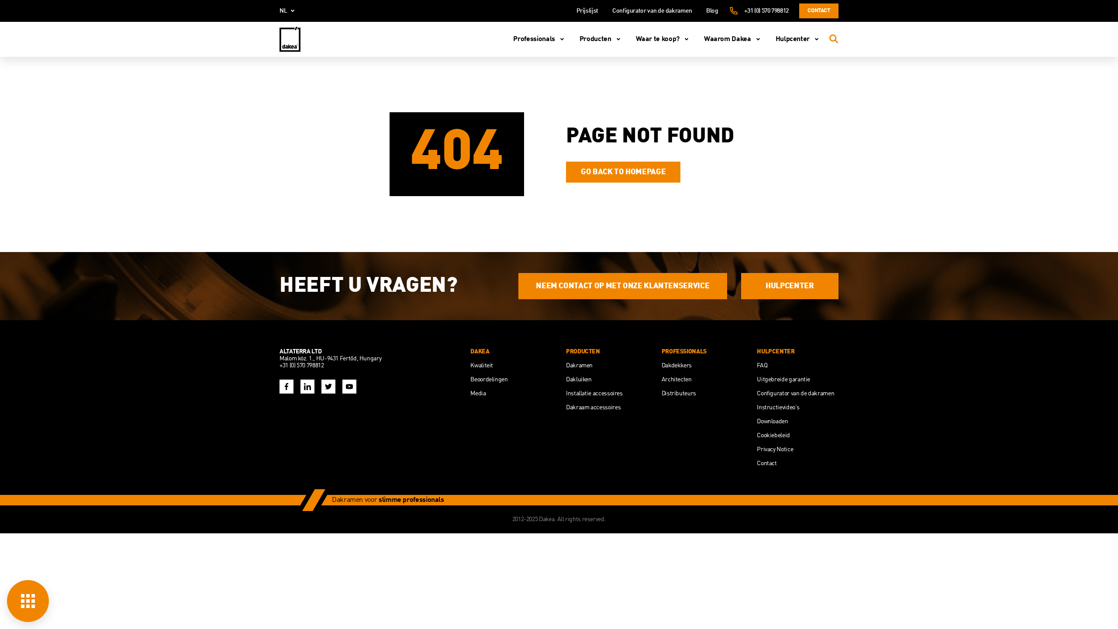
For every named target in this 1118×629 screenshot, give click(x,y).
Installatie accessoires (594, 394)
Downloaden (772, 421)
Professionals (534, 39)
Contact (818, 11)
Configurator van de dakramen (652, 11)
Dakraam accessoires (593, 407)
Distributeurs (679, 394)
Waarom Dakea (727, 39)
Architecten (677, 380)
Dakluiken (579, 380)
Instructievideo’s (778, 407)
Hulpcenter (793, 39)
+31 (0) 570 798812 (766, 11)
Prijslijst (587, 11)
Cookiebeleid (773, 435)
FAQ (762, 366)
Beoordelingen (488, 380)
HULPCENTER (790, 286)
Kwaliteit (481, 366)
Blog (712, 11)
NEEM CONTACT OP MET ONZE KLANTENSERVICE (622, 286)
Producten (595, 39)
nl (283, 11)
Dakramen (579, 366)
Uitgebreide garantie (783, 380)
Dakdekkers (677, 366)
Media (478, 394)
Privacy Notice (775, 449)
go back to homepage (623, 172)
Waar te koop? (658, 39)
